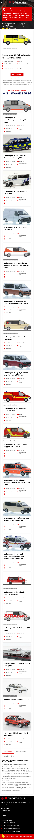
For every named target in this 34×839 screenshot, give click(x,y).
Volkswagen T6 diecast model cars (14, 13)
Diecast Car (8, 9)
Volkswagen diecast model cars (13, 11)
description (8, 752)
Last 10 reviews (9, 756)
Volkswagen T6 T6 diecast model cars (15, 15)
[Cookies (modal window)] (3, 836)
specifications (21, 752)
